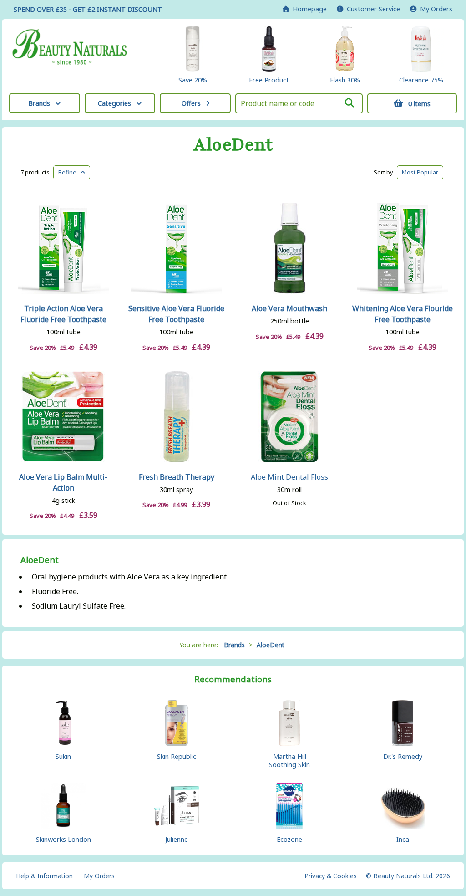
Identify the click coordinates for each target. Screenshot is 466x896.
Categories (114, 103)
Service (373, 9)
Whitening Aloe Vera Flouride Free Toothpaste (402, 313)
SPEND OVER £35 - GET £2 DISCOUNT (88, 9)
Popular (420, 172)
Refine (69, 172)
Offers (191, 103)
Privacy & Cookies (330, 875)
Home (308, 9)
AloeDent (233, 145)
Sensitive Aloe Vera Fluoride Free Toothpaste (176, 313)
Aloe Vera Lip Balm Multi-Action (63, 482)
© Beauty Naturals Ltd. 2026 (408, 875)
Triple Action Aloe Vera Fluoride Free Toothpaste (63, 313)
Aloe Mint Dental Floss (289, 477)
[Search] (349, 103)
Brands (39, 103)
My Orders (434, 9)
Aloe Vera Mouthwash (289, 308)
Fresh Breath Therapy (176, 477)
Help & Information (44, 875)
